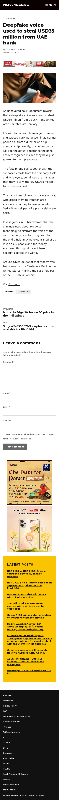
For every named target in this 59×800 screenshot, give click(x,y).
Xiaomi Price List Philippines (16, 716)
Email (6, 407)
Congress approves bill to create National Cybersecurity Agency (27, 651)
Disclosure (8, 701)
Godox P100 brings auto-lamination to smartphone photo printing (29, 616)
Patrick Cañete (16, 50)
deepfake (28, 226)
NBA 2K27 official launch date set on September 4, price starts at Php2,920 (29, 585)
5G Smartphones (11, 732)
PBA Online (8, 758)
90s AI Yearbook (11, 784)
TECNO (6, 769)
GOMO (6, 742)
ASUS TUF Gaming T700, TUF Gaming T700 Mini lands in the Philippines (25, 661)
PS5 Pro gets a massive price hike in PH (29, 672)
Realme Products (11, 721)
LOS (5, 711)
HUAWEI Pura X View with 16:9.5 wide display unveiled (26, 595)
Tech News (10, 18)
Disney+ (7, 779)
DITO (5, 748)
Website (7, 421)
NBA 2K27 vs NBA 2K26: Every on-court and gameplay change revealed (27, 573)
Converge (8, 753)
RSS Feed (7, 695)
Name (6, 393)
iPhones (7, 727)
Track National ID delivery (15, 774)
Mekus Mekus (9, 790)
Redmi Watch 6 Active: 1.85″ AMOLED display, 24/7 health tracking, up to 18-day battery (25, 626)
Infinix (6, 763)
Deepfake (24, 291)
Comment (8, 362)
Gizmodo (14, 284)
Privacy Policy (9, 706)
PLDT (6, 737)
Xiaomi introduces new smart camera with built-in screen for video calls (26, 606)
